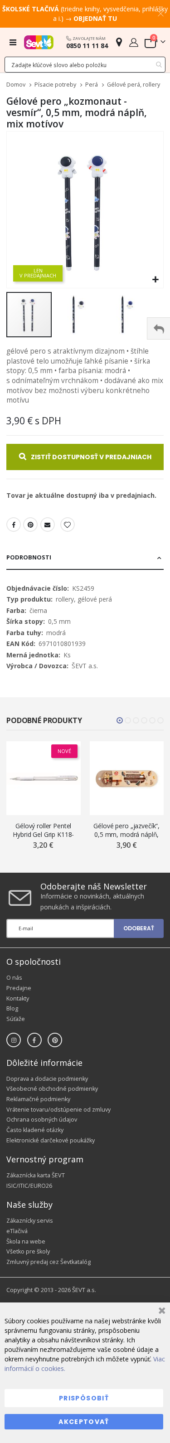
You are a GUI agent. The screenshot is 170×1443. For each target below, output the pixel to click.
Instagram (13, 1040)
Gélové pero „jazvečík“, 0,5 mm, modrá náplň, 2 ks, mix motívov (126, 830)
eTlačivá (17, 1231)
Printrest (30, 524)
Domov (15, 84)
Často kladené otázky (34, 1130)
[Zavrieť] (160, 1311)
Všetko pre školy (28, 1251)
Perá (91, 85)
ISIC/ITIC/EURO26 (29, 1186)
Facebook (13, 524)
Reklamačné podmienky (38, 1099)
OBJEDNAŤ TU (95, 18)
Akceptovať (83, 1421)
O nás (14, 977)
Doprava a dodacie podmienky (47, 1079)
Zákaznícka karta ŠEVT (35, 1175)
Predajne (18, 988)
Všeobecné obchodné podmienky (52, 1089)
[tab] (85, 558)
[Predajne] (119, 42)
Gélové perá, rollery (133, 85)
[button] (155, 280)
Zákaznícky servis (29, 1220)
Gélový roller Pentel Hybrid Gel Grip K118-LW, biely (43, 830)
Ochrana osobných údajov (41, 1119)
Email (47, 524)
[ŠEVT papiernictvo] (39, 42)
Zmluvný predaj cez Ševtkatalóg (48, 1262)
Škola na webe (25, 1241)
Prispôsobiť (84, 1398)
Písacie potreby (55, 85)
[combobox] (85, 65)
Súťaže (15, 1019)
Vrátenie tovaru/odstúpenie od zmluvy (58, 1109)
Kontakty (17, 998)
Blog (12, 1008)
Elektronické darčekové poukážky (50, 1140)
